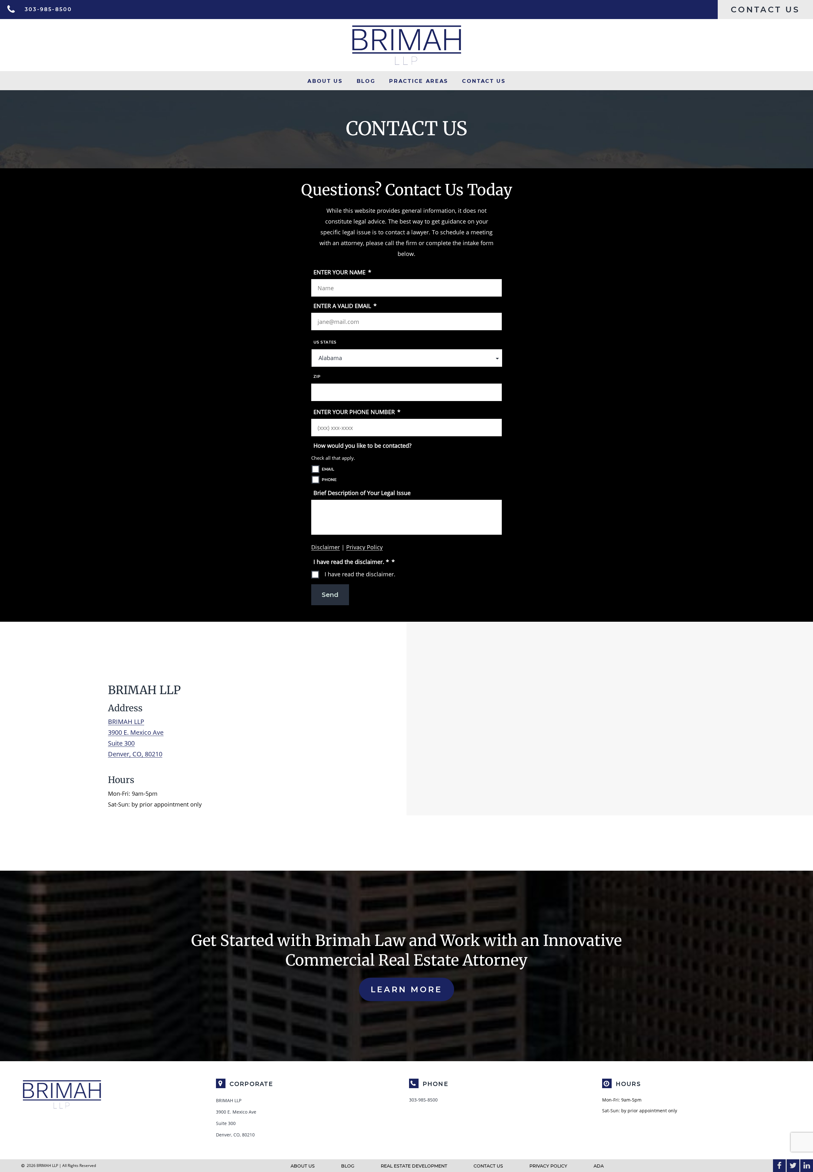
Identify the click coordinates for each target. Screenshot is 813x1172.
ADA (599, 1166)
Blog (366, 81)
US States (325, 342)
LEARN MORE (406, 989)
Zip (317, 376)
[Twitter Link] (793, 1165)
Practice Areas (418, 81)
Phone (329, 479)
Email (328, 469)
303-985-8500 (423, 1100)
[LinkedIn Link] (806, 1165)
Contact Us (484, 81)
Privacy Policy (364, 547)
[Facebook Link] (779, 1165)
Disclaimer (325, 547)
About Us (324, 81)
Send (330, 595)
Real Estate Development (414, 1166)
